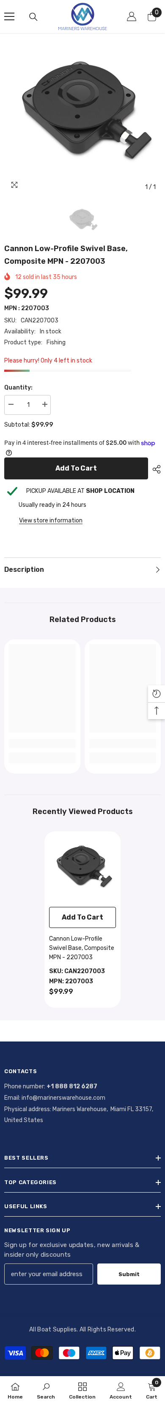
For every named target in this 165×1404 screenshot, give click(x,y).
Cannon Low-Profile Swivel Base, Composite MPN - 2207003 (81, 948)
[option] (82, 117)
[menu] (9, 16)
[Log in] (131, 16)
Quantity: (18, 387)
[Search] (33, 17)
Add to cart (76, 468)
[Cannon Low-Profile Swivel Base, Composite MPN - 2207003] (82, 869)
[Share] (154, 469)
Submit (129, 1274)
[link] (42, 743)
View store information (50, 520)
